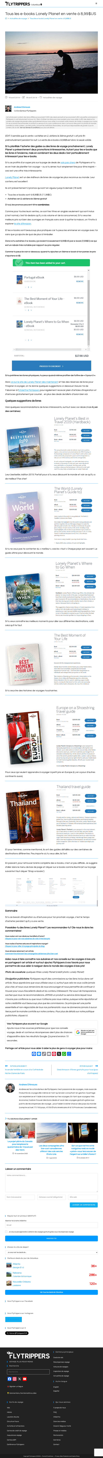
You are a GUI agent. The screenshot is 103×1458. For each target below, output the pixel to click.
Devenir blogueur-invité (62, 1426)
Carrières (56, 1440)
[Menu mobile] (97, 3)
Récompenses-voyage (61, 1362)
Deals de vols (58, 1357)
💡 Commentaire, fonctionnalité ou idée (21, 1393)
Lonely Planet (12, 177)
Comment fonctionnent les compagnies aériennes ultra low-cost (31, 954)
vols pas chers (68, 162)
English (56, 1387)
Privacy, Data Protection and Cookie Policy (67, 1456)
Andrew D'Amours (28, 1084)
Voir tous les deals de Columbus (51, 1292)
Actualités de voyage (52, 98)
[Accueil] (6, 18)
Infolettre (56, 1417)
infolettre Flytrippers (29, 390)
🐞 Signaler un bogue (15, 1386)
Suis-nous (14, 1319)
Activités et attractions (15, 1426)
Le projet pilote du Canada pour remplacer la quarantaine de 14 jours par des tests (20, 1145)
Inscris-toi (51, 1238)
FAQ (55, 1412)
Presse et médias (59, 1431)
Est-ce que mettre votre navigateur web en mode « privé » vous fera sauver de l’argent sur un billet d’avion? (83, 1150)
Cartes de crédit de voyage (17, 1431)
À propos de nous (59, 1408)
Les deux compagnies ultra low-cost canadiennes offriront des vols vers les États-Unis (51, 1150)
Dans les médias (59, 1421)
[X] (59, 1054)
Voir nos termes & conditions (30, 127)
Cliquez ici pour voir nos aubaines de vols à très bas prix (27, 939)
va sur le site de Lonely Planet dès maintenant (34, 382)
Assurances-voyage (14, 1435)
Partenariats (58, 1435)
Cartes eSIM (11, 1440)
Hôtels (9, 1412)
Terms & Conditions (47, 1456)
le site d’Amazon (22, 223)
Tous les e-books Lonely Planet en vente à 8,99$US (50, 18)
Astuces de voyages (60, 1367)
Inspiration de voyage (61, 1371)
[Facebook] (33, 1054)
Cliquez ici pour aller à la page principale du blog (24, 946)
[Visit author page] (10, 1088)
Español (56, 1391)
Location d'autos (13, 1417)
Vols (8, 1408)
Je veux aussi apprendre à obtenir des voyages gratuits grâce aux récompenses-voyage (41, 1232)
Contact (56, 1444)
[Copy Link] (43, 1054)
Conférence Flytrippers (15, 1444)
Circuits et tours (13, 1421)
